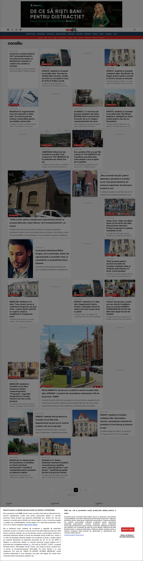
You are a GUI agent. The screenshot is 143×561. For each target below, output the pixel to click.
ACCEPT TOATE (127, 529)
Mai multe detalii (30, 525)
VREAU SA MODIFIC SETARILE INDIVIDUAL (127, 536)
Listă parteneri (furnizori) (74, 535)
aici (30, 544)
